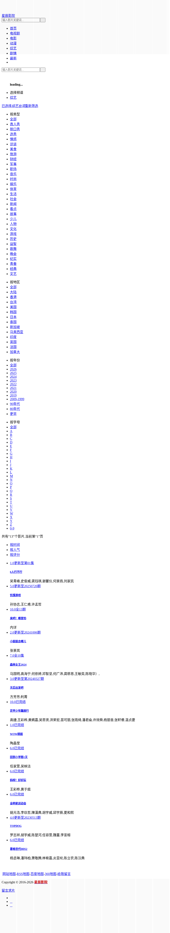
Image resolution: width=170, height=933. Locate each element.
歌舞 (13, 249)
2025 (13, 373)
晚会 (13, 254)
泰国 (13, 322)
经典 (13, 269)
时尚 (13, 179)
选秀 (13, 134)
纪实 (13, 259)
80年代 (15, 409)
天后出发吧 (16, 687)
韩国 (13, 312)
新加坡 (15, 327)
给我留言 (64, 874)
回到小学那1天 (19, 757)
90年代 (15, 404)
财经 (13, 159)
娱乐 (13, 184)
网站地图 (9, 874)
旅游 (13, 154)
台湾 (13, 302)
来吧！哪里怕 (18, 618)
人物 (13, 224)
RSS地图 (23, 874)
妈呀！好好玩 (18, 780)
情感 (13, 139)
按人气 (15, 549)
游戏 (13, 234)
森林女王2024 (18, 664)
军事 (13, 164)
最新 (13, 58)
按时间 (15, 545)
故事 (13, 214)
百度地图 (37, 874)
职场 (13, 169)
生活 (13, 194)
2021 (13, 388)
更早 (13, 414)
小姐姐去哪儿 (18, 641)
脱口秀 (15, 129)
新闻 (13, 204)
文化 (13, 229)
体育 (13, 189)
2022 (13, 384)
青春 (13, 264)
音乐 (13, 174)
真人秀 (15, 124)
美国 (13, 307)
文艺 (13, 274)
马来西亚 (16, 332)
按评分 (15, 554)
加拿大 (15, 352)
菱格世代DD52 (18, 849)
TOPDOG (16, 825)
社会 (13, 199)
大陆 (13, 292)
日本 (13, 317)
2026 (13, 369)
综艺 (13, 97)
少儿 (13, 219)
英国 (13, 342)
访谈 (13, 144)
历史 (13, 239)
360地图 (50, 874)
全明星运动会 (18, 803)
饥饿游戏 (15, 595)
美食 (13, 149)
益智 (13, 244)
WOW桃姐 (16, 734)
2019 (13, 395)
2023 (13, 380)
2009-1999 (17, 399)
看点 (13, 209)
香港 (13, 297)
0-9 (12, 528)
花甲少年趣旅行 (19, 710)
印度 (13, 337)
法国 (13, 347)
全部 (13, 119)
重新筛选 (31, 106)
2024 (13, 376)
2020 (13, 391)
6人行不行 (16, 572)
